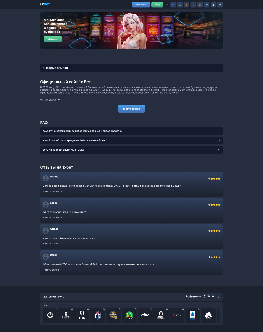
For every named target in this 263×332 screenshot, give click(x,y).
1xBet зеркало (52, 39)
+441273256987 (191, 298)
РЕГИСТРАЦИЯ (141, 4)
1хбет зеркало (131, 108)
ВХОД (157, 4)
